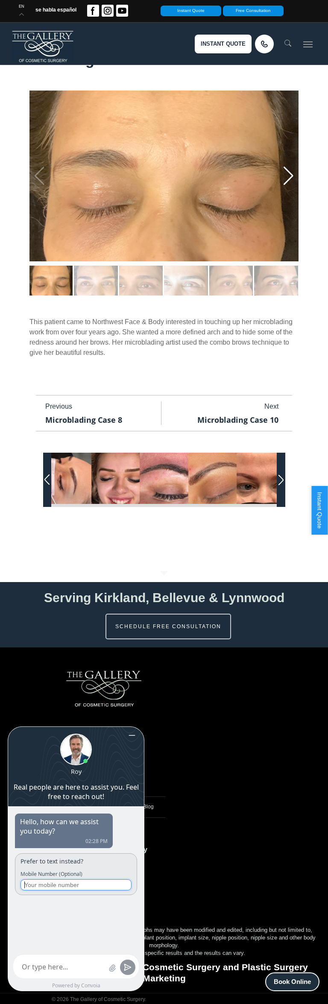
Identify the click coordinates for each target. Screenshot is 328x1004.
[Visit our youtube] (122, 11)
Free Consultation (253, 10)
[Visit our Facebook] (93, 11)
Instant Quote (191, 10)
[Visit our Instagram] (108, 11)
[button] (308, 44)
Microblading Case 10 (237, 420)
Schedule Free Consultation (168, 626)
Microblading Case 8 (83, 420)
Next (271, 406)
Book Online (292, 981)
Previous (58, 406)
